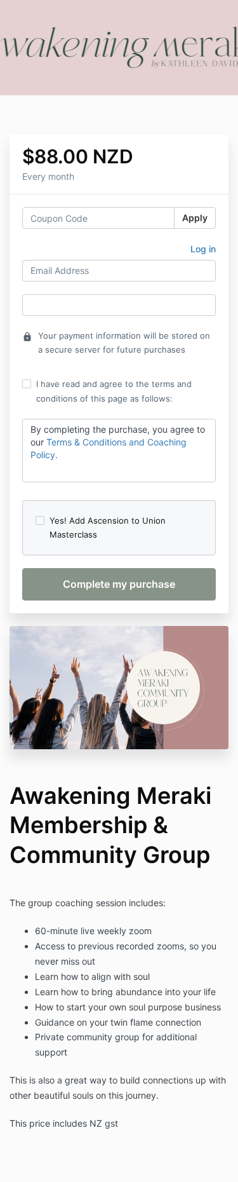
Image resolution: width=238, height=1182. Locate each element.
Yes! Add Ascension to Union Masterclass (108, 527)
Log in (203, 248)
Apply (195, 217)
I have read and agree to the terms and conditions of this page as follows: (114, 391)
